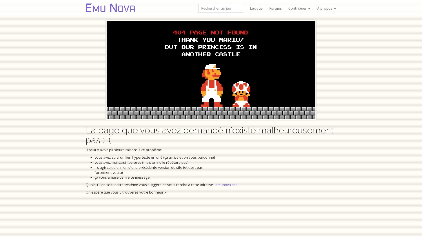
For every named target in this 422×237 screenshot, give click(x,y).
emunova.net (226, 184)
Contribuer (297, 8)
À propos (325, 8)
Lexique (256, 8)
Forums (275, 8)
